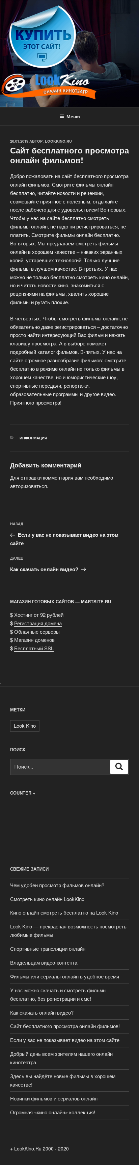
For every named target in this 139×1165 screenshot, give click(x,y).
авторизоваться (28, 485)
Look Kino (25, 725)
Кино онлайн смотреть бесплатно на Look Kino (64, 912)
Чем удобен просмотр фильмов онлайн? (57, 885)
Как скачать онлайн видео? (42, 1012)
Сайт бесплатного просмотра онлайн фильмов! (65, 1025)
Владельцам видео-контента (43, 962)
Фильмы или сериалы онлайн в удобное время (64, 976)
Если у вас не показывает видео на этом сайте (64, 1039)
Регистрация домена (38, 623)
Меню (73, 116)
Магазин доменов (34, 639)
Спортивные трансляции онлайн (47, 948)
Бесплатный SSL (34, 648)
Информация (33, 437)
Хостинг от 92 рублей (38, 614)
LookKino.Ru (58, 141)
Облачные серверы (37, 631)
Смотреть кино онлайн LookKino (47, 898)
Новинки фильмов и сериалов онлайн (54, 1098)
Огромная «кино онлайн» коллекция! (52, 1112)
